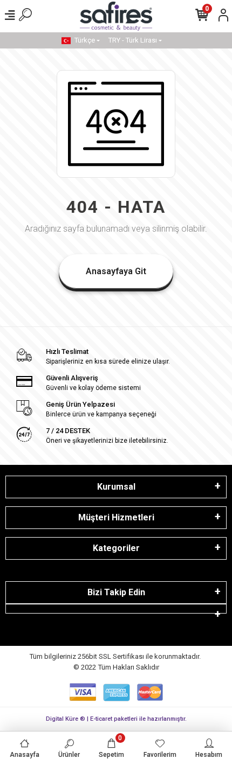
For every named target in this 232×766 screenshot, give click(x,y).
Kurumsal (116, 487)
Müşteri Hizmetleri (116, 517)
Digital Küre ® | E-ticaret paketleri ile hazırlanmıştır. (116, 718)
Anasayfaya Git (116, 271)
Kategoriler (116, 548)
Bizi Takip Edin (116, 592)
